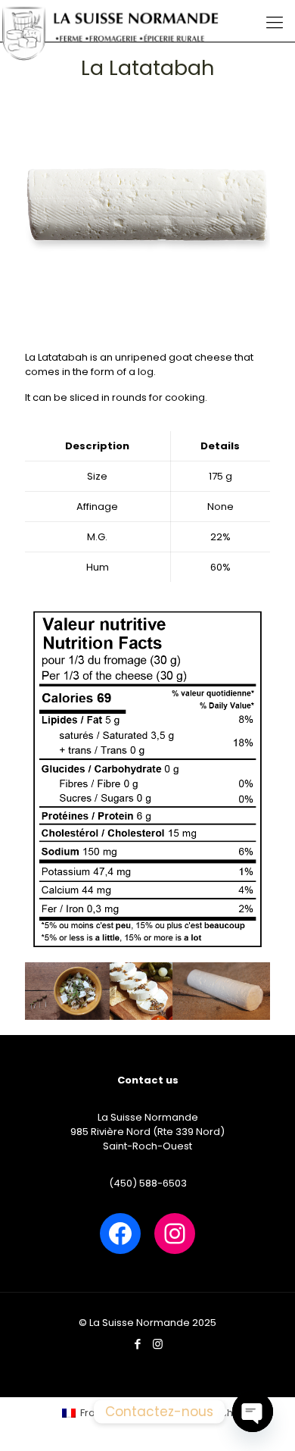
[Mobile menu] (274, 23)
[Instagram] (158, 1344)
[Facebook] (137, 1344)
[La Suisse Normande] (111, 19)
